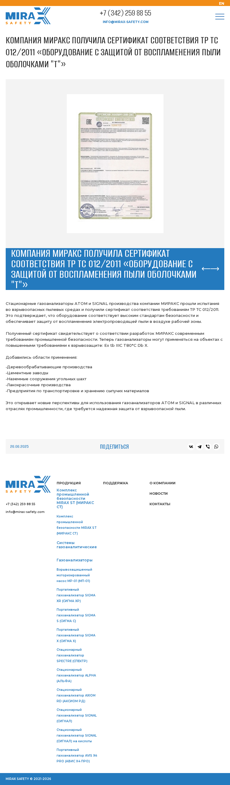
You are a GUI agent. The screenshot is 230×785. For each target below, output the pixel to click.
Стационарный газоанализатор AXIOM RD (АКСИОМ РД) (76, 695)
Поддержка (115, 483)
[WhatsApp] (216, 446)
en (221, 3)
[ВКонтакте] (191, 446)
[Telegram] (199, 446)
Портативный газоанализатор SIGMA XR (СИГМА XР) (76, 595)
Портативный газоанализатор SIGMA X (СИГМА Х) (76, 635)
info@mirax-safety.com (126, 22)
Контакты (159, 504)
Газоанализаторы (75, 560)
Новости (158, 493)
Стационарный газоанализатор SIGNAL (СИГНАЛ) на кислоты (77, 735)
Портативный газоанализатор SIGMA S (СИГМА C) (76, 615)
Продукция (69, 483)
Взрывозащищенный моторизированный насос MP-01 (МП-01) (74, 575)
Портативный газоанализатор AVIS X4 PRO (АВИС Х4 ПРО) (77, 755)
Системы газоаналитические (77, 545)
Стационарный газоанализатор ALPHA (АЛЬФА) (76, 675)
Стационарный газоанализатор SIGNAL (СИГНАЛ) (77, 715)
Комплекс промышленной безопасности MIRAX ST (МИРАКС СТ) (75, 498)
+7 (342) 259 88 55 (125, 13)
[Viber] (207, 446)
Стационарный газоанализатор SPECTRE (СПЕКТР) (72, 655)
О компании (162, 483)
